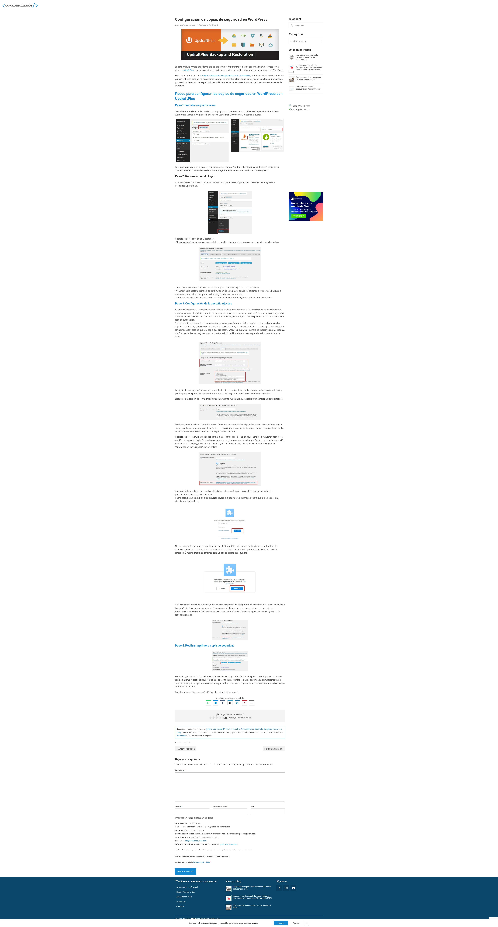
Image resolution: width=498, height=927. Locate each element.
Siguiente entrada (273, 748)
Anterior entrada (186, 748)
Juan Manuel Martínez (187, 25)
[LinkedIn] (293, 888)
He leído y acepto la (194, 862)
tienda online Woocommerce (241, 729)
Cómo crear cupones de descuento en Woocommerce (308, 88)
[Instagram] (286, 888)
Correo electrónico (220, 806)
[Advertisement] (306, 153)
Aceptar (281, 923)
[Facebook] (279, 888)
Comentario (180, 770)
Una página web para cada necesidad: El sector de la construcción (307, 57)
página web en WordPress (217, 729)
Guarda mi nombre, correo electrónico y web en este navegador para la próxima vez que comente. (215, 850)
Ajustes (296, 923)
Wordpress (212, 25)
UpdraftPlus (188, 70)
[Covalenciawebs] (83, 5)
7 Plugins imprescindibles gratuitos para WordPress (225, 75)
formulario (181, 735)
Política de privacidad (201, 862)
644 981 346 (184, 918)
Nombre (178, 806)
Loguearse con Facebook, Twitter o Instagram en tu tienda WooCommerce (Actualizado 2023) (305, 68)
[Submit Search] (292, 25)
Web (252, 806)
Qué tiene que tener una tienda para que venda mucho (308, 78)
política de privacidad (228, 844)
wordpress (180, 743)
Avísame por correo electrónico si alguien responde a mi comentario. (203, 856)
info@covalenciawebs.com (196, 841)
